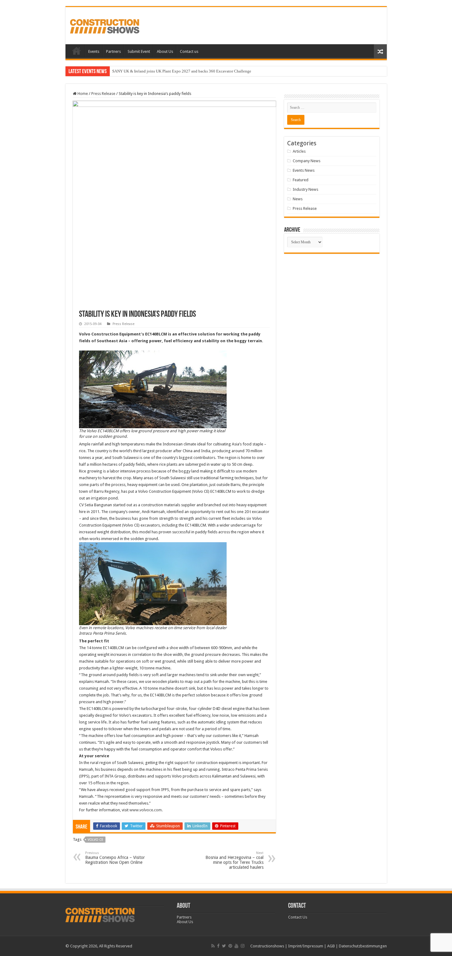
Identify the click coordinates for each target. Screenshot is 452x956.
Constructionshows (267, 946)
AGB (331, 946)
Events (93, 51)
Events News (304, 170)
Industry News (305, 189)
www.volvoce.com (145, 810)
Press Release (103, 93)
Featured (300, 180)
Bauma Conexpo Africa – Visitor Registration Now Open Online (115, 858)
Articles (299, 151)
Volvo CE (95, 840)
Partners (113, 51)
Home (77, 50)
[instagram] (242, 946)
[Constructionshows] (104, 25)
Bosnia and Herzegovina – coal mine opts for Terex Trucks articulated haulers (234, 860)
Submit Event (139, 51)
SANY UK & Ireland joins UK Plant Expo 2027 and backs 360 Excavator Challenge (181, 71)
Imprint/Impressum (305, 946)
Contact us (189, 51)
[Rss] (213, 946)
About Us (165, 51)
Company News (306, 161)
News (298, 199)
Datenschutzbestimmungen (363, 946)
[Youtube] (236, 946)
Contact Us (297, 917)
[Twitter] (224, 946)
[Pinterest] (230, 946)
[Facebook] (218, 946)
